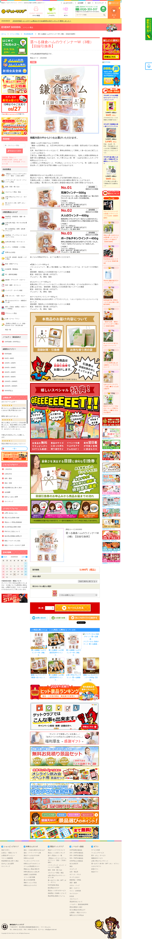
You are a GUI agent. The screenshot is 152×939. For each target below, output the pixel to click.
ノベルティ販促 (78, 846)
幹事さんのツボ (32, 846)
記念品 (72, 896)
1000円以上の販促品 (76, 861)
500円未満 (16, 162)
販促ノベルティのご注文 (12, 541)
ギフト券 (5, 164)
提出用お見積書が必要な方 (13, 536)
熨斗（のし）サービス (98, 855)
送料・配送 (8, 478)
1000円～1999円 (10, 363)
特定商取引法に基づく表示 (13, 487)
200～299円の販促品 (76, 855)
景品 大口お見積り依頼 (12, 517)
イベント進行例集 (29, 877)
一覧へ (14, 448)
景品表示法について (76, 901)
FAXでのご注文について (12, 531)
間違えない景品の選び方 (31, 869)
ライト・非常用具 (75, 891)
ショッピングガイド (11, 846)
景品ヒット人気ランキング (56, 853)
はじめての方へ (68, 3)
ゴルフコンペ (74, 899)
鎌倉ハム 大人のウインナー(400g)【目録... (91, 677)
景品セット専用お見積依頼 (13, 522)
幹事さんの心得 (29, 858)
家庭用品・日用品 (75, 880)
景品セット (12, 157)
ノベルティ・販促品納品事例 (79, 904)
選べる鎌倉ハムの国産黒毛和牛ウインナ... (56, 652)
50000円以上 (9, 390)
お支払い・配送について (9, 853)
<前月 (5, 557)
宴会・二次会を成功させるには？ (34, 850)
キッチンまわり (75, 877)
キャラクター (74, 893)
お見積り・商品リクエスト (78, 912)
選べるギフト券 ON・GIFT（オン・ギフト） (105, 863)
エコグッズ (73, 869)
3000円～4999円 (10, 372)
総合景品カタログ (53, 888)
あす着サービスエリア (10, 114)
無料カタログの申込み (77, 915)
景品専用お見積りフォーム (56, 896)
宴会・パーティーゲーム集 (32, 853)
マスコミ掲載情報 (7, 858)
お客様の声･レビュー (8, 855)
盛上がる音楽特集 (29, 880)
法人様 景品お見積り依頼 (13, 527)
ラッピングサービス (97, 853)
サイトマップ (99, 3)
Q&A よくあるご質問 (11, 497)
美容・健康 (73, 882)
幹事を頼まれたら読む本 (31, 872)
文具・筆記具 (74, 872)
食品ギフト (94, 872)
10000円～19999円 (11, 381)
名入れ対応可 (74, 863)
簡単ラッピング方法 (30, 882)
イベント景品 (28, 27)
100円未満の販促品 (76, 850)
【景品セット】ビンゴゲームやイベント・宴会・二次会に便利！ (57, 860)
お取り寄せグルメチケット (99, 861)
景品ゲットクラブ (57, 846)
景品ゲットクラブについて (56, 850)
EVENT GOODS (11, 27)
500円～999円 (9, 358)
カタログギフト (96, 866)
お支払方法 (8, 474)
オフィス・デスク (75, 874)
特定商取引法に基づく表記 (10, 861)
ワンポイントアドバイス (31, 861)
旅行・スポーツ (75, 888)
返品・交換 (8, 483)
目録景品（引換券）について (57, 893)
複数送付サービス (97, 858)
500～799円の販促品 (76, 858)
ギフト (96, 846)
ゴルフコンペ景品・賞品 (56, 873)
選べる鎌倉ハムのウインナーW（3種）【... (38, 652)
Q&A (89, 3)
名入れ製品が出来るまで (77, 910)
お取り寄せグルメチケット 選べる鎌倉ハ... (73, 677)
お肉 (20, 159)
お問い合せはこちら (11, 513)
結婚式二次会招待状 (30, 874)
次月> (23, 557)
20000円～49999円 (11, 386)
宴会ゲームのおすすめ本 (31, 855)
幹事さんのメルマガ (30, 885)
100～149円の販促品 (76, 853)
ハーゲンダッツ (7, 162)
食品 (71, 866)
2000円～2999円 (10, 367)
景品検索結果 (28, 34)
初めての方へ (5, 850)
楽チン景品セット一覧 (55, 855)
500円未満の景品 (53, 885)
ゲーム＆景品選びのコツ (31, 866)
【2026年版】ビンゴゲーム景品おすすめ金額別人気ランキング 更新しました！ (41, 21)
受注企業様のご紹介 (76, 907)
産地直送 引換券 (7, 159)
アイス (23, 162)
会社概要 (80, 3)
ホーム (3, 34)
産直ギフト (94, 869)
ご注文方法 (8, 469)
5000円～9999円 (10, 377)
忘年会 (16, 159)
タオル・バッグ (75, 885)
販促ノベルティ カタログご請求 (15, 545)
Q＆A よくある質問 (7, 863)
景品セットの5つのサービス (57, 890)
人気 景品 (5, 157)
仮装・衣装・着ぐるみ (55, 870)
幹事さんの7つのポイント (32, 863)
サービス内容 (95, 850)
